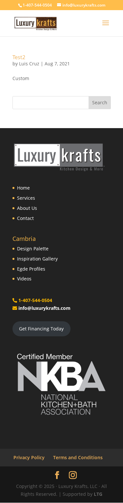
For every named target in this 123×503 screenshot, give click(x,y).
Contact (25, 218)
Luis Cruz (29, 63)
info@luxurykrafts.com (44, 308)
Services (26, 198)
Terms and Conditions (78, 457)
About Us (27, 208)
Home (23, 188)
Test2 (18, 57)
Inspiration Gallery (37, 259)
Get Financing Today (41, 329)
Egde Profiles (31, 269)
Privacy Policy (29, 457)
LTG (98, 494)
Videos (24, 279)
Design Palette (33, 248)
